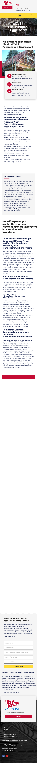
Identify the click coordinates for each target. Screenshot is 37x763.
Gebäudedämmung (8, 683)
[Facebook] (3, 756)
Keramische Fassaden (29, 683)
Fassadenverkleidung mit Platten (24, 682)
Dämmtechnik (12, 678)
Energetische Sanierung (9, 680)
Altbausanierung (18, 676)
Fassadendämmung (23, 680)
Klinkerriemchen (31, 685)
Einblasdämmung (29, 678)
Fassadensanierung (8, 682)
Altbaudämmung (7, 676)
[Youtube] (7, 756)
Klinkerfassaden (21, 685)
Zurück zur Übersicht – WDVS (10, 692)
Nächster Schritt (18, 666)
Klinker (14, 685)
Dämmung (20, 678)
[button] (19, 15)
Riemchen (17, 687)
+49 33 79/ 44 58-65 (22, 9)
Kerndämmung (6, 685)
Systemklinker (24, 687)
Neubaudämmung (7, 687)
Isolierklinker (18, 683)
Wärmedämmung (7, 689)
